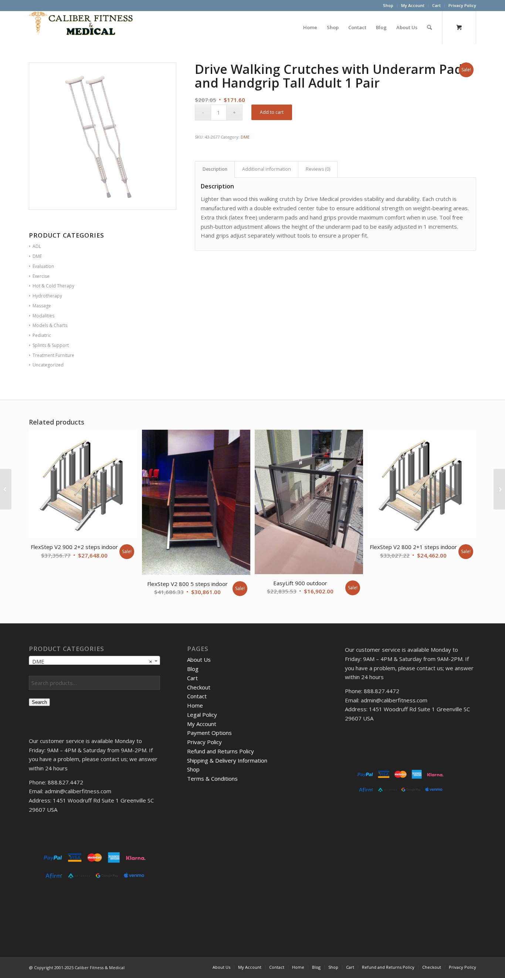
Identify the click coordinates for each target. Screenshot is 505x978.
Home (195, 705)
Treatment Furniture (53, 355)
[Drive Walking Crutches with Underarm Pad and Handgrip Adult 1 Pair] (5, 489)
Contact (197, 696)
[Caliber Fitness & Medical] (84, 27)
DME (245, 137)
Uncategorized (48, 365)
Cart (436, 5)
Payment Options (209, 732)
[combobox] (94, 661)
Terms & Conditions (212, 778)
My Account (412, 5)
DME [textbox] (92, 661)
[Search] (429, 27)
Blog (193, 668)
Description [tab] (215, 169)
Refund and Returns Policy (220, 751)
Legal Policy (202, 714)
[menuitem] (388, 5)
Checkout (198, 687)
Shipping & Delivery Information (227, 760)
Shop (388, 5)
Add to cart (272, 112)
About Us (199, 659)
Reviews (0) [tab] (318, 169)
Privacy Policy (462, 5)
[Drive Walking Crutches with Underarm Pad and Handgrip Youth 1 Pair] (499, 489)
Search (39, 702)
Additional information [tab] (266, 169)
